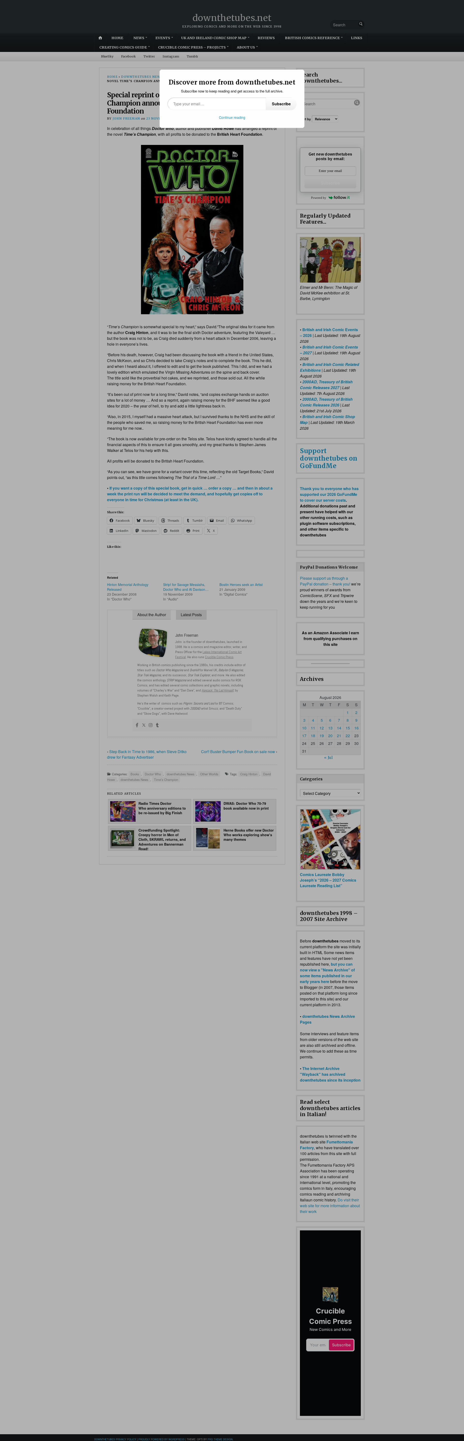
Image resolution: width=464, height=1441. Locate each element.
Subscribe (281, 104)
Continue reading (232, 117)
